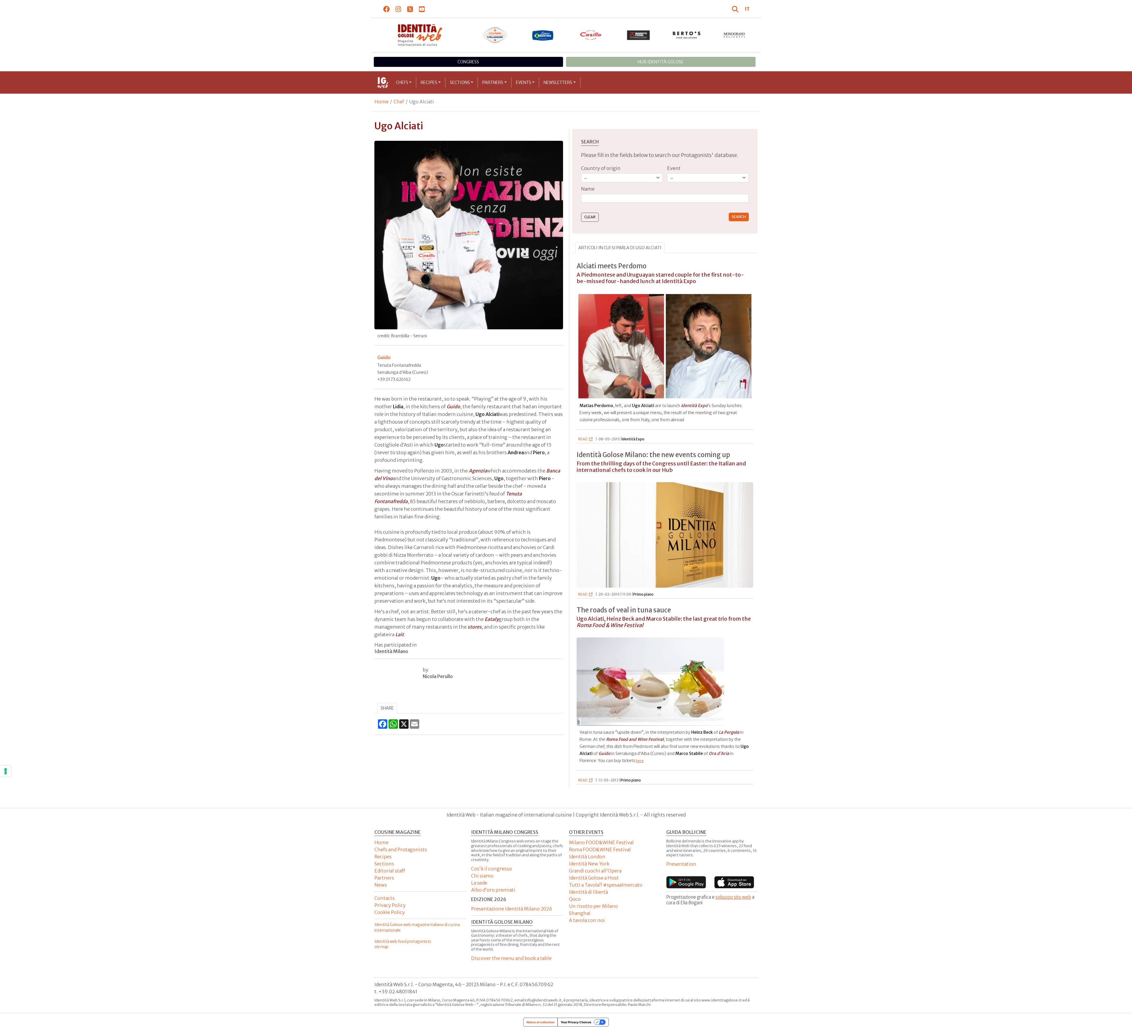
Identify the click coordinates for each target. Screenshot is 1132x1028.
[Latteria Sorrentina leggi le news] (543, 35)
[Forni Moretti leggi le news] (639, 35)
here (640, 760)
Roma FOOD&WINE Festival (600, 849)
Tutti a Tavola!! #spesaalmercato (605, 885)
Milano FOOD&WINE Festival (601, 842)
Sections (460, 82)
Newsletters (558, 82)
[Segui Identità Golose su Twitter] (410, 8)
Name (588, 189)
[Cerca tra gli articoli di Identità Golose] (736, 8)
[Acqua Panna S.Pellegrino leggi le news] (495, 35)
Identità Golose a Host (594, 878)
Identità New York (589, 864)
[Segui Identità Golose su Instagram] (398, 8)
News (380, 885)
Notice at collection (540, 1022)
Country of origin (601, 168)
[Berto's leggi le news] (687, 35)
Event (674, 168)
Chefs (402, 82)
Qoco (575, 899)
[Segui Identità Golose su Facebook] (387, 8)
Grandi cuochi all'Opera (595, 871)
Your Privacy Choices (576, 1022)
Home (381, 102)
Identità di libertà (588, 892)
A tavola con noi (587, 920)
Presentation (681, 864)
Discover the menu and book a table (511, 958)
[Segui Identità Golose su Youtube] (422, 8)
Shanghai (579, 913)
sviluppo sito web (733, 897)
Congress (468, 62)
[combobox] (665, 198)
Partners (492, 82)
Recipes (429, 82)
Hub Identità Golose (661, 62)
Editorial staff (389, 871)
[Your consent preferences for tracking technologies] (5, 771)
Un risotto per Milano (593, 906)
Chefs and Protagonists (400, 849)
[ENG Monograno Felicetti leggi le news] (734, 35)
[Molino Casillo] (591, 35)
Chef (399, 102)
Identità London (587, 857)
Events (523, 82)
